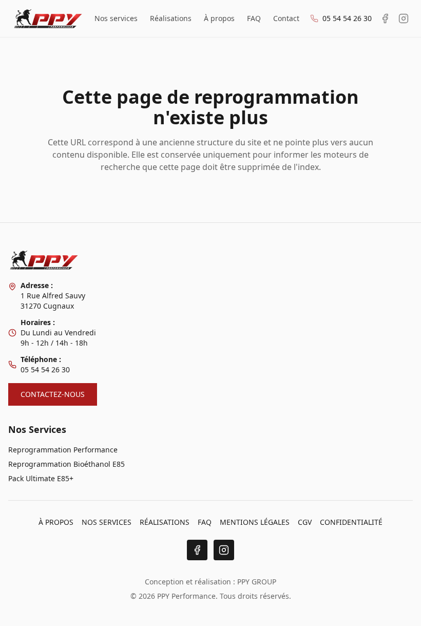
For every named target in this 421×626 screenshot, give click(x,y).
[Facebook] (197, 550)
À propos (219, 18)
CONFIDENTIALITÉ (351, 522)
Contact (286, 18)
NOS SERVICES (106, 522)
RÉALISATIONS (164, 522)
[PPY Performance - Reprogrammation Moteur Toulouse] (48, 18)
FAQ (254, 18)
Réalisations (171, 18)
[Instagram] (224, 550)
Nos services (116, 18)
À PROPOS (56, 522)
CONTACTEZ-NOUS (53, 394)
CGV (305, 522)
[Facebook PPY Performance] (385, 18)
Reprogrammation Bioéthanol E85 (66, 464)
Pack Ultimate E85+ (40, 478)
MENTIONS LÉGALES (255, 522)
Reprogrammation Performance (63, 449)
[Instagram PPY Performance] (403, 18)
